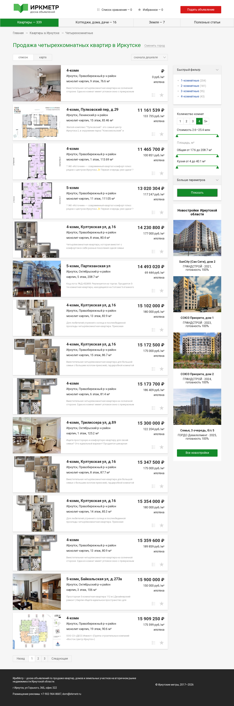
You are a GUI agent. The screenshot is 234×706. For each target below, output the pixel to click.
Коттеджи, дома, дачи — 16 (96, 22)
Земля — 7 (157, 22)
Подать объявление (200, 9)
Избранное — (153, 10)
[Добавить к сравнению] (153, 95)
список (23, 57)
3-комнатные (193, 91)
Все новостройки (197, 452)
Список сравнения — (117, 10)
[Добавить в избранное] (161, 95)
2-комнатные (193, 86)
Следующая (60, 658)
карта (42, 57)
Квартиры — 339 (29, 22)
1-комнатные (193, 80)
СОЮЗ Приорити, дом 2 (197, 374)
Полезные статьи (207, 22)
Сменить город (154, 45)
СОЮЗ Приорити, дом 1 (197, 318)
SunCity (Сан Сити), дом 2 (197, 261)
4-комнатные (193, 96)
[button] (149, 57)
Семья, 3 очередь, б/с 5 (197, 430)
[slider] (177, 135)
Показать (197, 192)
